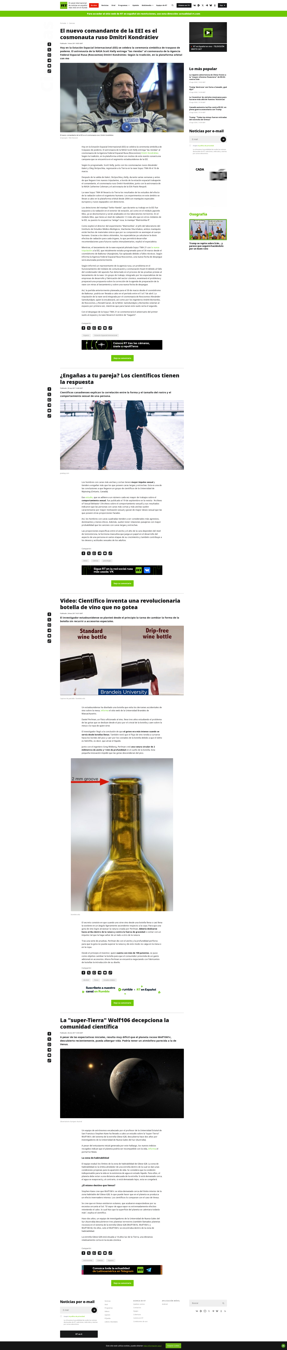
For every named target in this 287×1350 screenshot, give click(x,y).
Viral (113, 5)
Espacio (86, 335)
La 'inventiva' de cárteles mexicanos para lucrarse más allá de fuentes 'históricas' (207, 98)
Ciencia (95, 560)
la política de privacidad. (206, 145)
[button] (208, 33)
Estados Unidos (109, 980)
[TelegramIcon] (207, 5)
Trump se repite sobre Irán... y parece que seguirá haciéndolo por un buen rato (206, 246)
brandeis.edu (75, 914)
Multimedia (146, 5)
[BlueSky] (211, 5)
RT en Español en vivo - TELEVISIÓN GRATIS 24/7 (207, 47)
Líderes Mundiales (111, 1322)
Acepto (203, 146)
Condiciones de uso (140, 1321)
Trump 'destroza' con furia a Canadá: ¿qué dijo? (208, 88)
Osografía (198, 214)
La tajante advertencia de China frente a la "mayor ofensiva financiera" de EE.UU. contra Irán (207, 77)
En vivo (94, 5)
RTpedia (107, 1318)
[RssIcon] (225, 1311)
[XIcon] (202, 5)
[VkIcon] (194, 5)
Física (96, 980)
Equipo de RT (161, 5)
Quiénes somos (139, 1304)
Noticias (105, 5)
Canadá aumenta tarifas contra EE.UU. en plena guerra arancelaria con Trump (207, 108)
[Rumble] (198, 5)
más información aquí (153, 1345)
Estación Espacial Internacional (105, 335)
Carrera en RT (138, 1318)
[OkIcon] (215, 5)
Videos (107, 1311)
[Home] (63, 5)
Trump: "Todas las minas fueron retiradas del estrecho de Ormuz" (208, 118)
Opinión (135, 5)
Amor (85, 560)
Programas (122, 5)
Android (165, 1304)
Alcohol (86, 980)
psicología (107, 560)
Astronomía (87, 1260)
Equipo (135, 1311)
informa (105, 710)
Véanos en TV (184, 5)
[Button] (172, 5)
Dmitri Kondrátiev (149, 153)
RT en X (79, 1334)
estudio (89, 497)
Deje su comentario (122, 358)
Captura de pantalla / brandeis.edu (72, 698)
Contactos (137, 1307)
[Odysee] (205, 1311)
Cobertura (137, 1314)
